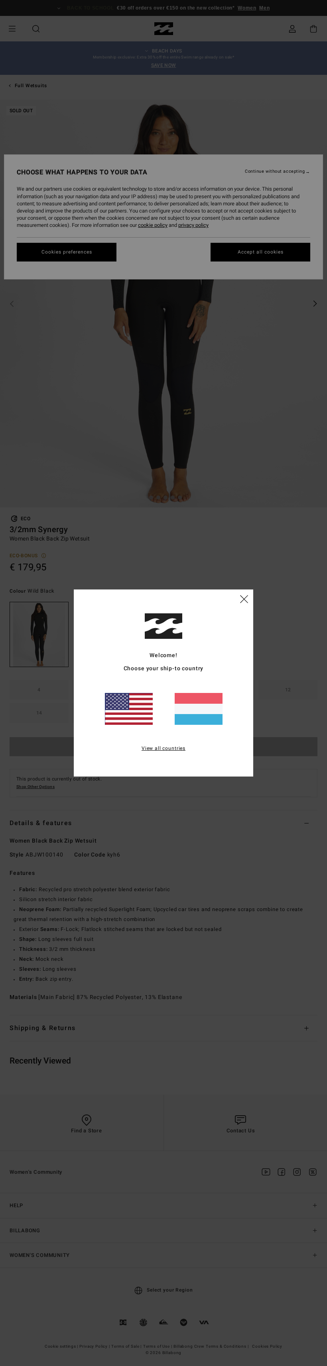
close (244, 599)
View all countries (163, 748)
